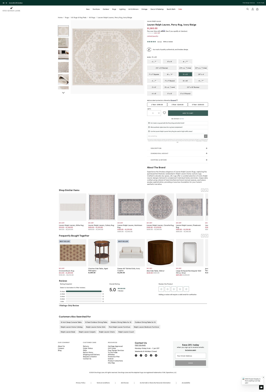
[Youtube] (146, 355)
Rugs (114, 9)
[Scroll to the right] (206, 190)
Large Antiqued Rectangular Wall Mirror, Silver (188, 272)
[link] (177, 148)
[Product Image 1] (63, 43)
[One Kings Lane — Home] (11, 9)
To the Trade (260, 2)
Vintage (144, 9)
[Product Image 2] (63, 55)
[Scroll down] (63, 22)
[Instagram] (136, 355)
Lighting (122, 9)
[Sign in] (253, 9)
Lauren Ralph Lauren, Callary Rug (101, 225)
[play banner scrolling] (6, 2)
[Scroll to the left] (202, 190)
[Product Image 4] (63, 79)
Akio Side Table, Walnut (155, 271)
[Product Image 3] (63, 67)
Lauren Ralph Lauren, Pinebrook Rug (188, 226)
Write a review (168, 41)
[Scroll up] (63, 91)
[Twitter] (156, 355)
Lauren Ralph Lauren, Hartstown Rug (129, 226)
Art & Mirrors (133, 9)
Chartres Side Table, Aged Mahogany (98, 269)
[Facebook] (151, 355)
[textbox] (154, 113)
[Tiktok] (141, 355)
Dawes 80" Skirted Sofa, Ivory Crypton (128, 269)
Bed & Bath (171, 9)
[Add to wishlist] (164, 112)
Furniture (96, 9)
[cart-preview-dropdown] (257, 9)
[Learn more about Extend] (177, 100)
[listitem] (71, 322)
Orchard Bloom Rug (66, 271)
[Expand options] (206, 148)
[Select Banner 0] (3, 2)
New (88, 9)
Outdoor (106, 9)
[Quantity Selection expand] (159, 113)
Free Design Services (249, 2)
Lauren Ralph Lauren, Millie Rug (71, 225)
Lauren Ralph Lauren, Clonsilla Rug (160, 225)
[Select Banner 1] (4, 2)
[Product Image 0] (63, 30)
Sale (180, 9)
